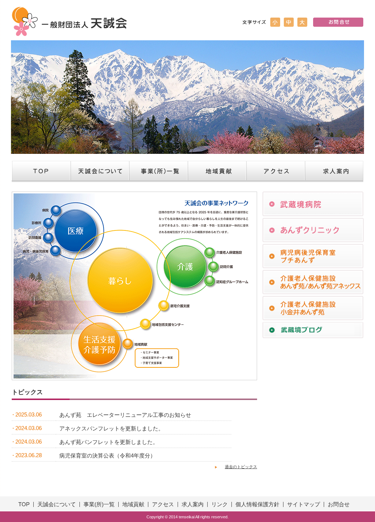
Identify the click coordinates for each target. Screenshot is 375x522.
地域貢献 (217, 171)
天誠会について (99, 171)
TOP (41, 171)
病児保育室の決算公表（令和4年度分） (107, 456)
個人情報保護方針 (257, 504)
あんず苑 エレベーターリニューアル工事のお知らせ (125, 415)
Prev (20, 97)
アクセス (275, 171)
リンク (219, 504)
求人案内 (334, 171)
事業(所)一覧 (99, 504)
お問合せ (339, 504)
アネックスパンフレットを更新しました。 (111, 429)
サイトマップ (303, 504)
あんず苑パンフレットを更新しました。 (108, 442)
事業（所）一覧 (158, 171)
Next (354, 97)
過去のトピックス (241, 466)
